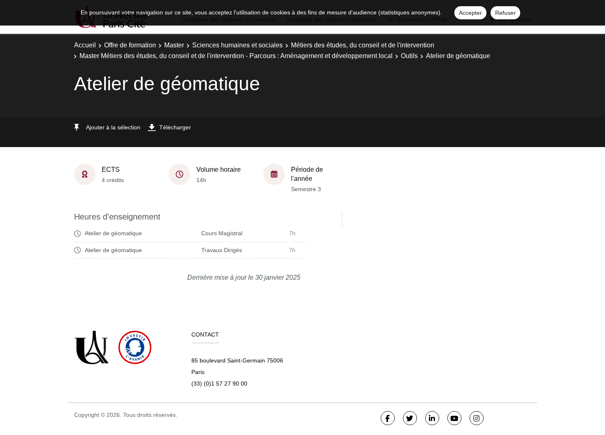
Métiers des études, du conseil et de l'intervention (362, 45)
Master (174, 45)
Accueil (85, 45)
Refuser (505, 12)
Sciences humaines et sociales (237, 45)
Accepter (470, 12)
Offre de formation (130, 45)
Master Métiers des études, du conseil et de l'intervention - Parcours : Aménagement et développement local (236, 55)
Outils (409, 55)
